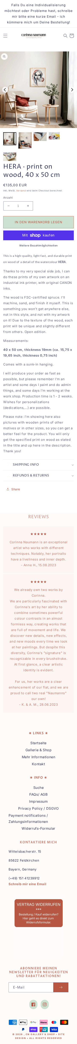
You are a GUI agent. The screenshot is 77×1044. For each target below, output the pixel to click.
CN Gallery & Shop (40, 1034)
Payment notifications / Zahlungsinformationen (28, 818)
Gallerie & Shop (38, 750)
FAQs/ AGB (38, 794)
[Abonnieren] (60, 987)
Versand (21, 190)
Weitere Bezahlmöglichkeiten (38, 245)
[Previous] (5, 90)
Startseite (38, 743)
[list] (38, 89)
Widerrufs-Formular (38, 828)
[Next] (72, 90)
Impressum (38, 801)
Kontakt (38, 764)
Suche (38, 787)
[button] (5, 35)
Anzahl (8, 197)
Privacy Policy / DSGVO (38, 808)
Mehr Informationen (38, 757)
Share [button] (15, 489)
